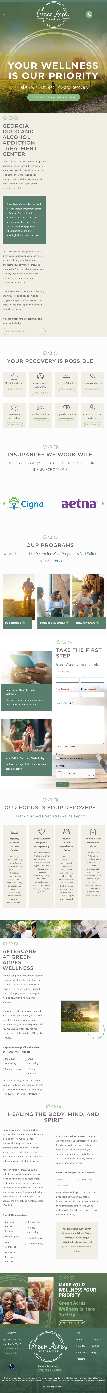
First (58, 675)
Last (82, 675)
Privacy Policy (11, 1353)
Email (62, 689)
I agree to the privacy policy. (72, 758)
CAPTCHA (60, 766)
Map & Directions (12, 1348)
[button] (4, 503)
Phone (88, 689)
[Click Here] (3, 14)
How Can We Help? (64, 703)
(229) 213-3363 (70, 1246)
